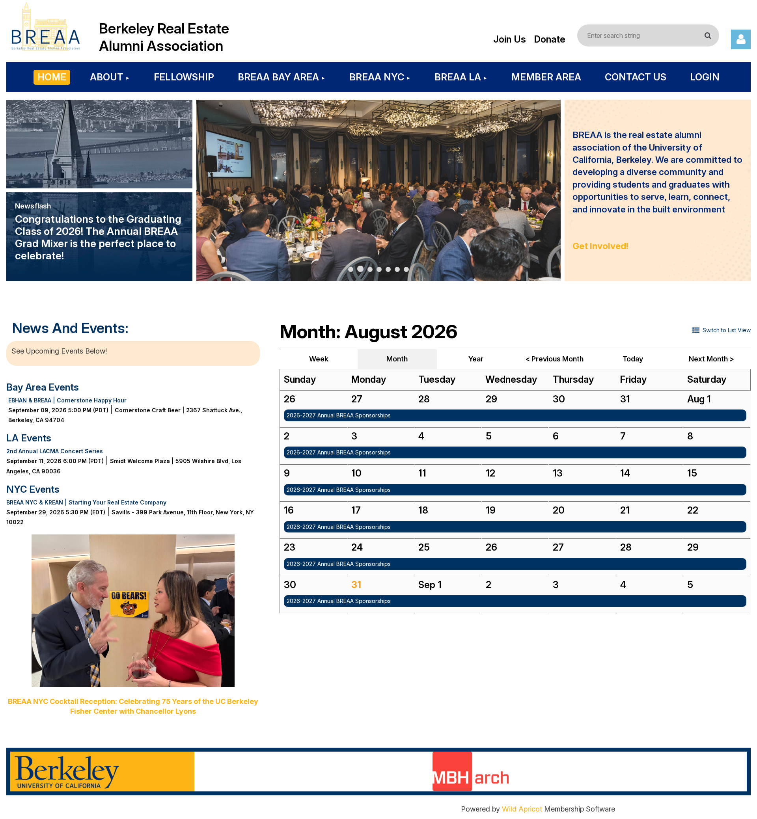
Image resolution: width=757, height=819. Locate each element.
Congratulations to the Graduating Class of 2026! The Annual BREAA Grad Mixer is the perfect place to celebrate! (98, 237)
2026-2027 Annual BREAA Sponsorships (339, 415)
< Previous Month (555, 359)
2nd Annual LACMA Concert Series (54, 451)
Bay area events (42, 387)
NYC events (33, 489)
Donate (549, 39)
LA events (28, 438)
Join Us (509, 39)
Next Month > (711, 359)
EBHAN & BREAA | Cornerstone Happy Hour (67, 400)
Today (633, 359)
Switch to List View (727, 330)
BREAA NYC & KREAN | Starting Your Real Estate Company (86, 502)
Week (318, 359)
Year (475, 359)
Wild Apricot (522, 809)
